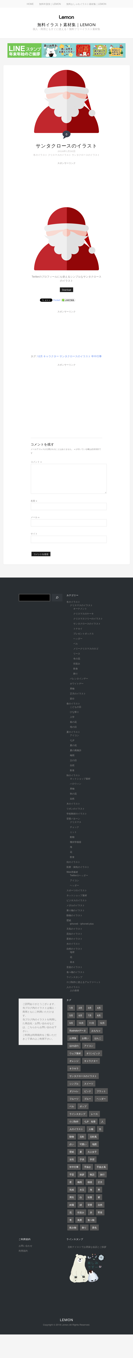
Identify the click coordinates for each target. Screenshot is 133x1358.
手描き (87, 1166)
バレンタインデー (79, 678)
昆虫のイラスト (74, 933)
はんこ (97, 1038)
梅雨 (72, 755)
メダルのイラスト (75, 905)
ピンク (87, 1091)
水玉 (82, 1189)
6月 (80, 1015)
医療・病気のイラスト (77, 866)
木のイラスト (73, 803)
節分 (72, 698)
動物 (72, 836)
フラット (101, 1091)
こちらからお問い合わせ (40, 1027)
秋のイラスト (73, 775)
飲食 (75, 668)
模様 (90, 1182)
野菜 (100, 1212)
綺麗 (71, 1204)
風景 (79, 1219)
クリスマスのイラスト (59, 154)
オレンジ (74, 1060)
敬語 (92, 1174)
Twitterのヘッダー (79, 875)
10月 (81, 1023)
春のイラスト (73, 703)
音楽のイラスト (74, 967)
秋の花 (73, 793)
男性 (71, 1197)
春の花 (73, 721)
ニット (73, 831)
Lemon (66, 1320)
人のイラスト (73, 987)
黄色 (94, 1227)
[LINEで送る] (68, 300)
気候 (71, 1189)
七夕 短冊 (90, 1121)
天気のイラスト (74, 928)
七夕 (72, 740)
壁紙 (68, 920)
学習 (92, 1159)
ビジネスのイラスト (76, 900)
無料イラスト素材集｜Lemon (66, 24)
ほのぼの (74, 1045)
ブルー (87, 1098)
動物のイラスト (74, 915)
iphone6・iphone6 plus (82, 923)
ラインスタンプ (74, 977)
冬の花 (76, 658)
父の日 (73, 760)
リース (76, 653)
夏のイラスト (73, 731)
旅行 (102, 1174)
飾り (75, 673)
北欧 (82, 1136)
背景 (90, 1204)
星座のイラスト (74, 938)
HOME (30, 3)
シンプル (74, 1083)
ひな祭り (74, 711)
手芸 (71, 1174)
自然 (72, 765)
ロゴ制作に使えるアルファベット (83, 982)
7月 (89, 1015)
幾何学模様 (75, 841)
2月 (80, 1007)
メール (35, 517)
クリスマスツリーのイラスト (88, 618)
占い (71, 1144)
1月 (71, 1007)
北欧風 (93, 1136)
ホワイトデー (77, 683)
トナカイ (77, 628)
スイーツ (88, 1083)
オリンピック (93, 1053)
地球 (72, 952)
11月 (91, 1023)
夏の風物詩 (75, 750)
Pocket (56, 300)
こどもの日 (75, 706)
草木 (72, 962)
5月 (71, 1015)
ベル (75, 643)
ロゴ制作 (74, 1121)
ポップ (83, 1106)
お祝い (85, 1038)
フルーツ (74, 1098)
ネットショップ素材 (80, 778)
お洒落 (72, 1038)
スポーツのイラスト (76, 890)
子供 (82, 1159)
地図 (94, 1144)
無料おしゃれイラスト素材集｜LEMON (86, 3)
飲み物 (72, 1227)
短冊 (90, 1197)
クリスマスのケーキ (83, 613)
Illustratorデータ (77, 1030)
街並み (76, 663)
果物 (72, 688)
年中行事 (96, 356)
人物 (91, 1129)
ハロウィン (75, 783)
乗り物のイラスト (75, 910)
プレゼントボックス (83, 633)
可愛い (83, 1144)
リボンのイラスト (75, 808)
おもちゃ (96, 1030)
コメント (36, 461)
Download (66, 289)
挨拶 (82, 1174)
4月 (99, 1007)
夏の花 (73, 745)
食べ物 (91, 1219)
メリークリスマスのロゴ (85, 648)
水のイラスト (73, 943)
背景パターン (73, 818)
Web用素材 (72, 871)
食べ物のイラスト (75, 972)
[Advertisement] (55, 185)
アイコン (74, 735)
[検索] (57, 597)
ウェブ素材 (75, 1053)
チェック (74, 827)
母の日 (73, 726)
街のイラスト (73, 861)
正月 (100, 1182)
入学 (72, 716)
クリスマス (75, 822)
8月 (99, 1015)
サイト (34, 533)
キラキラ (74, 1068)
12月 (40, 356)
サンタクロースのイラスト (66, 146)
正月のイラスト (78, 693)
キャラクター (51, 356)
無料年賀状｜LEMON (50, 3)
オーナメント (80, 608)
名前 (34, 500)
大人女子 (92, 1151)
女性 (71, 1159)
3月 (89, 1007)
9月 (71, 1023)
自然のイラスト (74, 948)
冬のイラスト (40, 154)
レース (94, 1113)
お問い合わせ (25, 1245)
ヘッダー (77, 638)
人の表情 (74, 990)
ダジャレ (74, 1091)
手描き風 (101, 1166)
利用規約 (37, 1035)
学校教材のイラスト (76, 813)
